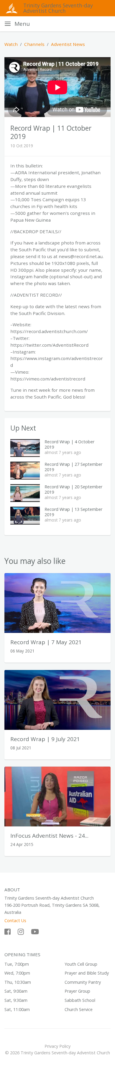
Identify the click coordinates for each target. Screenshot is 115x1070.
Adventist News (68, 44)
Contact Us (15, 920)
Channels (34, 44)
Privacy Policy (57, 1046)
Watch (11, 44)
